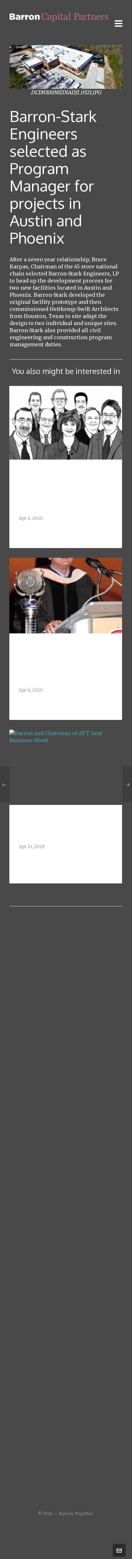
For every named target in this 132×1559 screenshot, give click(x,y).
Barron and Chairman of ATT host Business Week (62, 855)
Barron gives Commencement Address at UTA (62, 682)
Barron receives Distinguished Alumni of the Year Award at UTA (60, 501)
